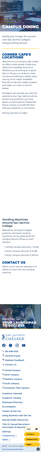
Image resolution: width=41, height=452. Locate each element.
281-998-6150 (11, 351)
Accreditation (9, 407)
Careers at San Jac (11, 411)
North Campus (11, 375)
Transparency (8, 436)
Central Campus (12, 370)
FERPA (5, 440)
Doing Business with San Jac (16, 415)
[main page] (8, 4)
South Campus (11, 383)
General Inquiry (12, 356)
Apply (29, 444)
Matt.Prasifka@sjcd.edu (21, 291)
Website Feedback (14, 360)
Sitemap (6, 431)
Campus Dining (10, 21)
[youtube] (23, 345)
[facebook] (4, 346)
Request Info (32, 439)
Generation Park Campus (17, 388)
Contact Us (10, 364)
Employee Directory (12, 402)
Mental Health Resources (15, 420)
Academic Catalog (11, 398)
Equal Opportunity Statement (12, 449)
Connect (30, 434)
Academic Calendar (12, 393)
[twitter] (10, 346)
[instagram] (17, 346)
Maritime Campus (13, 379)
